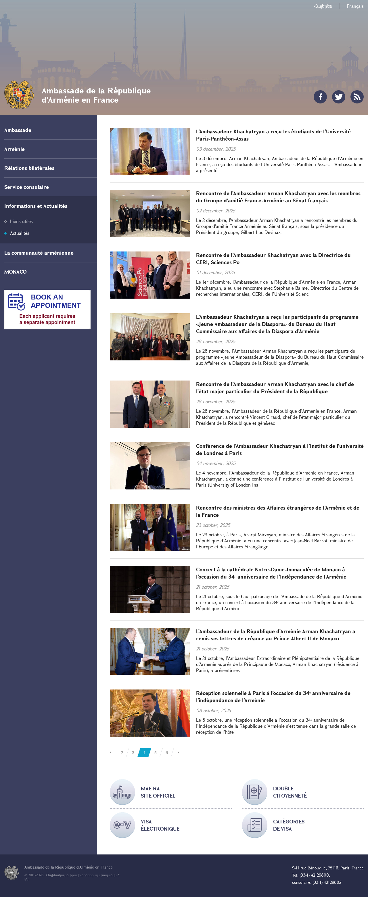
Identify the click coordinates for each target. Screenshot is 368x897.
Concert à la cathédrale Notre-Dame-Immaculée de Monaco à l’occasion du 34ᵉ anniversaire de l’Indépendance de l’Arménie (271, 573)
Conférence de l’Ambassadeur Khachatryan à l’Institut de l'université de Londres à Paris (280, 449)
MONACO (15, 271)
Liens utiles (21, 221)
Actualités (19, 233)
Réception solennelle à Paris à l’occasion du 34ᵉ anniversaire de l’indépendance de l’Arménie (273, 696)
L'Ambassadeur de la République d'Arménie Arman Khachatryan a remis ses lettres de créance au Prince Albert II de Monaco (275, 635)
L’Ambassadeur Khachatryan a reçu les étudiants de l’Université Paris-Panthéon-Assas (273, 135)
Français (355, 6)
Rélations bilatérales (29, 167)
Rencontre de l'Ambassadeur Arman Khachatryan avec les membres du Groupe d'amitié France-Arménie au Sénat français (278, 197)
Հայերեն (323, 6)
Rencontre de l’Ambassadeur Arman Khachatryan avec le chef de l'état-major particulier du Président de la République (275, 388)
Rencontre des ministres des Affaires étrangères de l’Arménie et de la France (277, 511)
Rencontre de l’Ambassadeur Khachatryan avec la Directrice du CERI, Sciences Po (273, 258)
